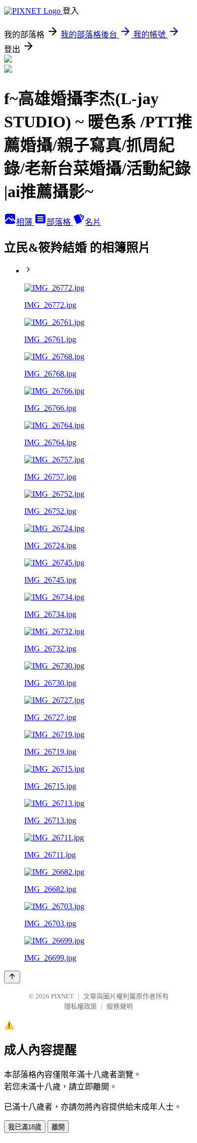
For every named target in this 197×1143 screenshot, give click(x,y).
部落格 (59, 222)
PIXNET (62, 996)
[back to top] (12, 977)
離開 (58, 1127)
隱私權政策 (80, 1006)
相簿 (25, 222)
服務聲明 (120, 1006)
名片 (93, 222)
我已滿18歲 (24, 1127)
